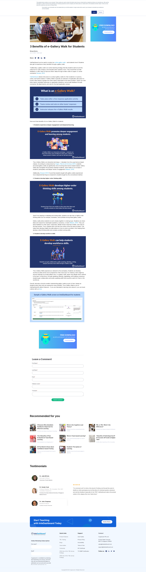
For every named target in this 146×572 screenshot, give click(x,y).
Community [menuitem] (62, 548)
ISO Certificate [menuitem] (81, 548)
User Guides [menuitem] (81, 536)
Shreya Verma (34, 51)
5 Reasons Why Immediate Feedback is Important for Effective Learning (45, 426)
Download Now (69, 340)
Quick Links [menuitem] (63, 533)
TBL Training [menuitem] (63, 539)
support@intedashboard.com (105, 547)
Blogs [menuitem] (61, 542)
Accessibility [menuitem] (81, 542)
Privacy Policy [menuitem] (81, 539)
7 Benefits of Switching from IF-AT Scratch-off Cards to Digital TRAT (105, 437)
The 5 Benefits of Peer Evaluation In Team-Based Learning (45, 437)
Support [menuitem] (80, 533)
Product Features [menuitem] (64, 536)
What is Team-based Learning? (76, 436)
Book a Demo (106, 521)
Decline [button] (100, 12)
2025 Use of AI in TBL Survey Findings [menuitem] (67, 556)
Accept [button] (94, 12)
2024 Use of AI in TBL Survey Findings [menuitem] (67, 552)
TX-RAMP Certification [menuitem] (83, 551)
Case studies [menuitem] (63, 545)
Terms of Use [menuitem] (81, 545)
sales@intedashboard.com (105, 544)
